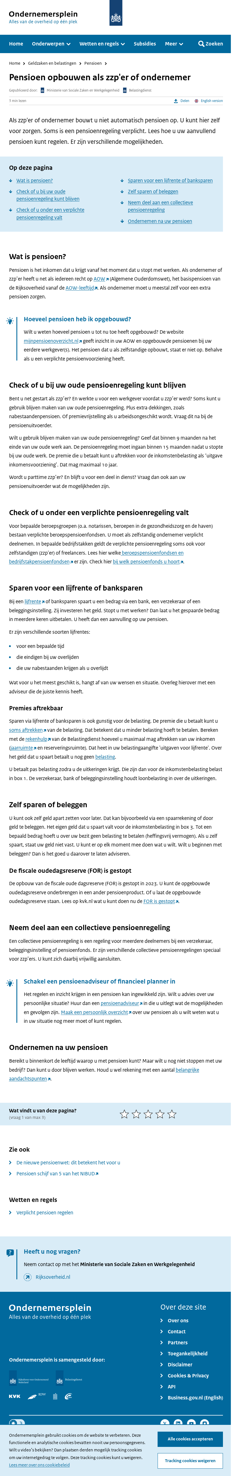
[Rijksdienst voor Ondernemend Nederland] (28, 1378)
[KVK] (14, 1396)
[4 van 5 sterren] (161, 1114)
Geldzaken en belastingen (52, 63)
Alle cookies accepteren (190, 1439)
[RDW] (37, 1396)
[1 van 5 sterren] (126, 1114)
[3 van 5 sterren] (149, 1114)
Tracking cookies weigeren (190, 1461)
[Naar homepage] (115, 13)
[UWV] (68, 1396)
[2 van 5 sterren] (137, 1114)
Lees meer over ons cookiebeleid (39, 1465)
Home (14, 63)
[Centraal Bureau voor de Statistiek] (55, 1396)
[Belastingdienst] (69, 1378)
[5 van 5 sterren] (173, 1114)
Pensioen (93, 63)
